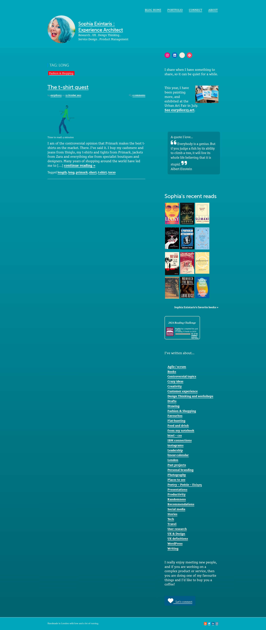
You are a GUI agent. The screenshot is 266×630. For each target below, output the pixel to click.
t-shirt (102, 172)
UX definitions (177, 538)
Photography (176, 474)
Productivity (176, 494)
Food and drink (178, 425)
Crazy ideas (175, 381)
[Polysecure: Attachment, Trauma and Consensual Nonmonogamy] (202, 262)
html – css (174, 435)
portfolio (175, 10)
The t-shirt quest (68, 87)
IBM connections (179, 440)
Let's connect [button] (182, 601)
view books (195, 338)
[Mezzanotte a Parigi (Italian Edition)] (202, 238)
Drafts (171, 401)
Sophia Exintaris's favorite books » (196, 307)
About (213, 10)
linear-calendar (178, 455)
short (93, 172)
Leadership (175, 450)
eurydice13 (56, 95)
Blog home (153, 10)
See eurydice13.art (179, 110)
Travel (171, 524)
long (71, 172)
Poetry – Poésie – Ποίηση (184, 484)
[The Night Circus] (172, 238)
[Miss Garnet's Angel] (172, 287)
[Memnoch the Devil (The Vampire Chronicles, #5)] (187, 287)
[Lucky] (172, 213)
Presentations (177, 489)
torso (112, 172)
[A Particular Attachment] (187, 238)
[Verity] (187, 213)
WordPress (175, 543)
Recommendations (180, 504)
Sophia (178, 328)
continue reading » (79, 165)
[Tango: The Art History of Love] (187, 262)
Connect (195, 10)
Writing (172, 548)
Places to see (176, 479)
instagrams (175, 445)
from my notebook (180, 430)
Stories (172, 514)
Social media (176, 509)
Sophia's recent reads (191, 196)
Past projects (176, 465)
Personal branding (180, 469)
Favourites (174, 415)
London (172, 460)
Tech (170, 519)
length (62, 172)
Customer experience (182, 391)
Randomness (176, 499)
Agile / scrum (176, 366)
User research (177, 529)
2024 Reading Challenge (182, 323)
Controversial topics (181, 376)
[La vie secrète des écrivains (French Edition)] (172, 263)
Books (171, 371)
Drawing (173, 406)
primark (82, 172)
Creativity (174, 386)
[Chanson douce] (202, 213)
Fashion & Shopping (61, 73)
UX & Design (176, 533)
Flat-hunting (176, 420)
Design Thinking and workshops (190, 396)
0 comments (139, 95)
